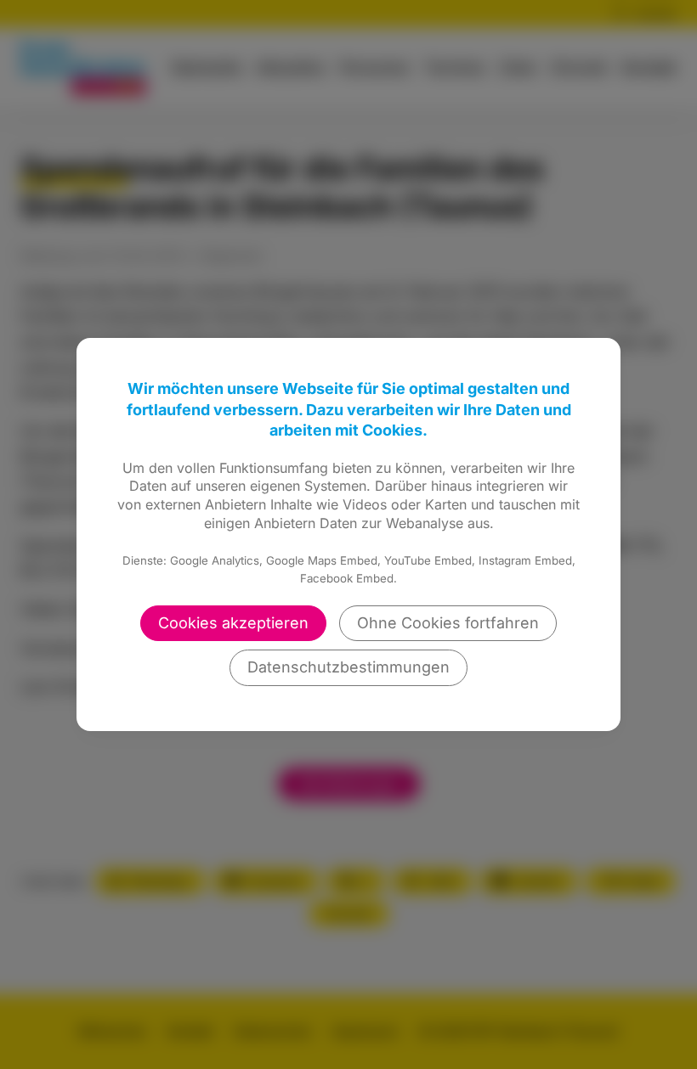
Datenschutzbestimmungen (348, 667)
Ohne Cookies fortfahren (448, 623)
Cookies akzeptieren (233, 623)
